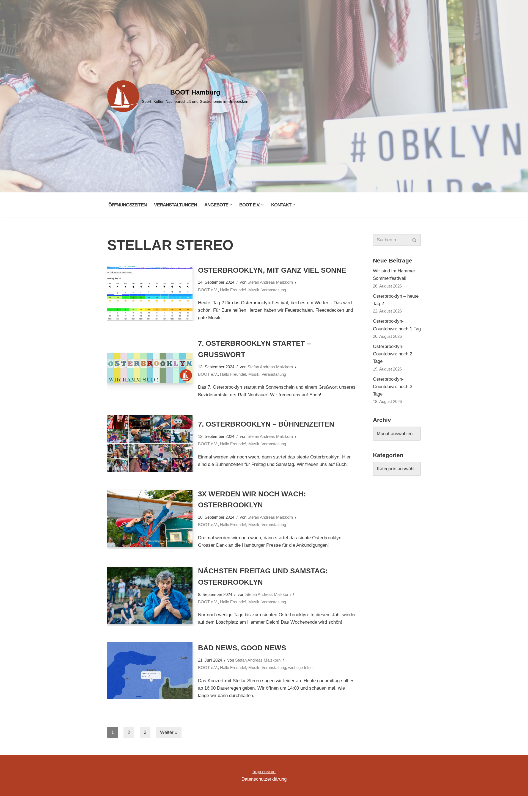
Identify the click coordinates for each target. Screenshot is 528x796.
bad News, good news (242, 648)
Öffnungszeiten (127, 205)
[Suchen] (414, 240)
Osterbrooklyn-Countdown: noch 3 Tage (392, 387)
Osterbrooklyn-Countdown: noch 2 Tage (392, 354)
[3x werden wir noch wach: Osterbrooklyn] (150, 518)
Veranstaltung (274, 290)
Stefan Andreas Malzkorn (270, 282)
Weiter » (168, 732)
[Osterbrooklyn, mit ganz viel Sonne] (150, 293)
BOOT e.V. (208, 290)
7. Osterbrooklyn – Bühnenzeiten (266, 424)
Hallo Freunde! (233, 290)
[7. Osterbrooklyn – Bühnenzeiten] (150, 443)
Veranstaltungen (175, 205)
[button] (231, 205)
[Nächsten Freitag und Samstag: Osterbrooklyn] (150, 595)
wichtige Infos (300, 667)
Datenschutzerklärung (264, 779)
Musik (253, 290)
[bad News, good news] (150, 670)
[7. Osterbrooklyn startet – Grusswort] (150, 368)
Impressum (264, 771)
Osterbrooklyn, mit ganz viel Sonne (272, 270)
